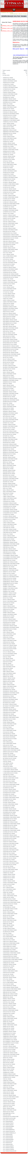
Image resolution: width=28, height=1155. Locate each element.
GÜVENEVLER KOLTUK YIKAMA (10, 831)
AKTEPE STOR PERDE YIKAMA (10, 171)
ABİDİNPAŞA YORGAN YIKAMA (9, 130)
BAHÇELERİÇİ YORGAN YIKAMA (10, 339)
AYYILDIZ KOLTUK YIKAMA (9, 296)
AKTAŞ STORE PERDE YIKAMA (10, 164)
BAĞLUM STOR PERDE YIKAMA (10, 334)
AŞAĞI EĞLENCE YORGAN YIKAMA (11, 234)
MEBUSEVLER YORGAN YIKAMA (10, 993)
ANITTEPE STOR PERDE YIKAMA (10, 229)
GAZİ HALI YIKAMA (7, 761)
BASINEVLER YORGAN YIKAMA (10, 398)
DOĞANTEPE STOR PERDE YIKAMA (11, 627)
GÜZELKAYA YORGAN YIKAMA (9, 841)
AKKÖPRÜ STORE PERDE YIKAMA (10, 149)
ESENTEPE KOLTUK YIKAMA (9, 712)
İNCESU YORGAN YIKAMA (9, 912)
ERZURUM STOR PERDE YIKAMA (10, 699)
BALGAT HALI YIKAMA (8, 357)
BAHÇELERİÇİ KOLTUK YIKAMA (10, 342)
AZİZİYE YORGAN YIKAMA (8, 300)
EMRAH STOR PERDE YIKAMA (9, 686)
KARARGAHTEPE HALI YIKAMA (10, 956)
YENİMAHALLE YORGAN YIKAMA (10, 118)
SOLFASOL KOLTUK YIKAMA (9, 1049)
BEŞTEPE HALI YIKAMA (8, 455)
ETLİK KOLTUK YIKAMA (8, 732)
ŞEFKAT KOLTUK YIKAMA (8, 1069)
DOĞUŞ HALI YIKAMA (8, 637)
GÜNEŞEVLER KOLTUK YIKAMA (10, 825)
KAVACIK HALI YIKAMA (8, 967)
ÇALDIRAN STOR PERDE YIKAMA (10, 517)
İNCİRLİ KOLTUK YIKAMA (8, 921)
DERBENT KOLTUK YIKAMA (9, 589)
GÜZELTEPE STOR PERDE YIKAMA (11, 850)
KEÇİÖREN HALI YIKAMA (8, 97)
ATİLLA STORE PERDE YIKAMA (10, 256)
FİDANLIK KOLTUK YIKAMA (9, 760)
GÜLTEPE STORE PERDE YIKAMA (10, 804)
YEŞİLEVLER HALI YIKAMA (9, 1105)
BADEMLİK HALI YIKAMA (8, 305)
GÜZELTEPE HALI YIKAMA (9, 846)
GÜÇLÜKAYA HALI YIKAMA (9, 781)
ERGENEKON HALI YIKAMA (9, 689)
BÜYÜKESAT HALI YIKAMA (9, 702)
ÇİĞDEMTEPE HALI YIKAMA (9, 540)
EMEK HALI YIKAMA (7, 670)
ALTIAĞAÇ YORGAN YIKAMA (9, 195)
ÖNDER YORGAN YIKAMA (8, 1016)
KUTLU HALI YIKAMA (7, 979)
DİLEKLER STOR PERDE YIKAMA (10, 620)
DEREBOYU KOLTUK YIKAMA (9, 596)
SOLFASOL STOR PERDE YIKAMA (10, 1047)
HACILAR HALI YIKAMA (8, 866)
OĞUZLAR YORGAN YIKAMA (9, 1008)
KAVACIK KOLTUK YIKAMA (9, 972)
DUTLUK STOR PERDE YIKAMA (10, 653)
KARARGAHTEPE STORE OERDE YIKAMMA (12, 959)
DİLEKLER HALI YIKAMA (8, 617)
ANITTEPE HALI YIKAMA (8, 226)
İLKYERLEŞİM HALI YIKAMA (9, 907)
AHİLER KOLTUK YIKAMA (8, 139)
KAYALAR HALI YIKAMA (8, 974)
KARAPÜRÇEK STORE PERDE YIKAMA (11, 953)
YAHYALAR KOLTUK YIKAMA (9, 1098)
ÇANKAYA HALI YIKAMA (8, 90)
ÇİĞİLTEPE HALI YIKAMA (8, 547)
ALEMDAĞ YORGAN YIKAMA (9, 175)
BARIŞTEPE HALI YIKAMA (8, 390)
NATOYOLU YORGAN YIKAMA (9, 1003)
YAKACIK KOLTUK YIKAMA (9, 1103)
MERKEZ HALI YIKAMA (8, 997)
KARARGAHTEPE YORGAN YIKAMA (11, 957)
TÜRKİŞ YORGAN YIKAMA (8, 1082)
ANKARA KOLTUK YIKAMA (8, 82)
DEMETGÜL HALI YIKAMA (8, 566)
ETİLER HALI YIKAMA (7, 720)
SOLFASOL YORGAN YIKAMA (9, 1046)
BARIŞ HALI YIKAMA (7, 383)
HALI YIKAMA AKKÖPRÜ (8, 1139)
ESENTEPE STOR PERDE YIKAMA (10, 710)
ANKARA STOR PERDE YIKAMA (10, 81)
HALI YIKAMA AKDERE (8, 1136)
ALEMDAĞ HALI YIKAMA (8, 174)
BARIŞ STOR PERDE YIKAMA (9, 386)
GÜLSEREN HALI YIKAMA (8, 794)
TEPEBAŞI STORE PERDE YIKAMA (10, 1075)
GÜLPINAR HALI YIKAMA (8, 787)
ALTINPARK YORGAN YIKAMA (9, 208)
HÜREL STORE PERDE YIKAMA (10, 895)
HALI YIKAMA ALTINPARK (8, 1149)
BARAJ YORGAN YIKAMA (8, 372)
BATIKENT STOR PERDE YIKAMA (10, 426)
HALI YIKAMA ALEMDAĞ (8, 1146)
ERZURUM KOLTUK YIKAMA (9, 701)
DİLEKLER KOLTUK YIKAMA (9, 622)
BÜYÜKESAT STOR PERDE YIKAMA (11, 706)
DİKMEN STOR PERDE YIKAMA (10, 614)
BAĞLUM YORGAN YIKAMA (9, 333)
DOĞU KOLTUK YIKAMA (8, 635)
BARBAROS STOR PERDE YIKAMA (10, 380)
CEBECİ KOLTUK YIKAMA (8, 499)
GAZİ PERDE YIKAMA (7, 764)
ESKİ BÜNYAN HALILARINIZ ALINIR (10, 1116)
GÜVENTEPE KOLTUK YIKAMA (9, 838)
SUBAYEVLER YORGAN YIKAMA (10, 1052)
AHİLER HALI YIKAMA (8, 135)
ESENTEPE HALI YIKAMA (8, 707)
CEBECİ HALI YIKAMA (8, 494)
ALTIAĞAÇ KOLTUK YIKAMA (9, 198)
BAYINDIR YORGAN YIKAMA (9, 437)
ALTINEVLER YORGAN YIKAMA (10, 202)
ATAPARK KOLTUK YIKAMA (9, 251)
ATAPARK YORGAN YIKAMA (9, 247)
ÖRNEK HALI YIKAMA (7, 1021)
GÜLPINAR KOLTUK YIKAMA (9, 792)
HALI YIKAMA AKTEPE (8, 1144)
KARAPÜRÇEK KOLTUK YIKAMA (10, 954)
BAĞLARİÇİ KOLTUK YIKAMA (9, 329)
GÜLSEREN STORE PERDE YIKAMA (11, 797)
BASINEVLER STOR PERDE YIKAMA (11, 400)
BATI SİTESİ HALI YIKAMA (8, 416)
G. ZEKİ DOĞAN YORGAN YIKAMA (10, 769)
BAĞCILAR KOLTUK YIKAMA (9, 316)
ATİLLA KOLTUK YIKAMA (8, 257)
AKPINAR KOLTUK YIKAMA (9, 159)
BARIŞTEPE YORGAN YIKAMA (9, 391)
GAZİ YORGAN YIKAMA (8, 763)
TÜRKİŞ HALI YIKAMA (8, 1080)
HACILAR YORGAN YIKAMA (9, 867)
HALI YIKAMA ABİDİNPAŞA (8, 1129)
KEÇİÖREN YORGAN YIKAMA (9, 99)
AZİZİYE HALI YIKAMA (8, 298)
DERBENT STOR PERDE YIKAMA (10, 588)
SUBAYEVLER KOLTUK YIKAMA (10, 1056)
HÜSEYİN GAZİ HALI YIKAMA (9, 899)
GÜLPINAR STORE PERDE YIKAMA (11, 791)
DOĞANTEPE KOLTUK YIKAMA (9, 629)
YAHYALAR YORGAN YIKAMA (9, 1095)
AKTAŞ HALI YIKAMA (7, 161)
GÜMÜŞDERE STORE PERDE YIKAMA (11, 817)
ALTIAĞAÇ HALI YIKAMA (8, 193)
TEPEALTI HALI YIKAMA (8, 1070)
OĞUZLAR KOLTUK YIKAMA (9, 1011)
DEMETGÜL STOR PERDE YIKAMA (10, 570)
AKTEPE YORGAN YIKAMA (9, 169)
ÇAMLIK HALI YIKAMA (8, 521)
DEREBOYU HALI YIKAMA (8, 591)
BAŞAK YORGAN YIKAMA (8, 405)
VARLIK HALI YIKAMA (7, 1087)
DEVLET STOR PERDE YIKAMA (10, 601)
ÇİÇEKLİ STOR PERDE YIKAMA (10, 537)
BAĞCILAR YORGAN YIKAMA (9, 313)
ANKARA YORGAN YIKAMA (9, 79)
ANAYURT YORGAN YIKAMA (9, 221)
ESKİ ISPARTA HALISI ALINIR (9, 1118)
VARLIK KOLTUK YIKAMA (8, 1092)
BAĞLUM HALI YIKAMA (8, 331)
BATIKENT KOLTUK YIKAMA (9, 427)
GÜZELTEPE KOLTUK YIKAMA (9, 851)
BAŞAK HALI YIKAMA (7, 403)
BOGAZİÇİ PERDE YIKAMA (9, 472)
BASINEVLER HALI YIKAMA (9, 396)
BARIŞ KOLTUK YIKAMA (8, 388)
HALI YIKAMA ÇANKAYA (8, 1124)
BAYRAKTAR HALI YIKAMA (9, 442)
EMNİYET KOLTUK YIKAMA (9, 681)
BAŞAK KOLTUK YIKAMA (8, 408)
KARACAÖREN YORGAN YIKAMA (10, 948)
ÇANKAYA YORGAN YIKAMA (9, 92)
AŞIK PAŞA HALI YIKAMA (8, 239)
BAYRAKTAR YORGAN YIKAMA (10, 444)
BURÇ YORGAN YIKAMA (8, 490)
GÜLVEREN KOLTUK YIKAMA (9, 812)
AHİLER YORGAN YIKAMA (8, 136)
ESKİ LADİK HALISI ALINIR (8, 1119)
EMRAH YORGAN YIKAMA (8, 684)
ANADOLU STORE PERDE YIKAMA (10, 216)
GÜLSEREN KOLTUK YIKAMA (9, 799)
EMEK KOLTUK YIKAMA (8, 674)
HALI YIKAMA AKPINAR (8, 1141)
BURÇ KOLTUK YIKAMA (8, 493)
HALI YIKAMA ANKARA (8, 1121)
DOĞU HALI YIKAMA (7, 630)
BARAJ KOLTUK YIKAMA (8, 375)
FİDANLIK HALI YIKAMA (8, 753)
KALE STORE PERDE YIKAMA (9, 936)
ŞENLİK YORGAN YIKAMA (8, 1059)
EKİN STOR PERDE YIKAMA (9, 666)
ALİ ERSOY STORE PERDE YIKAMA (11, 184)
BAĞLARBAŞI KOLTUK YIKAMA (10, 323)
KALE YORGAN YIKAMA (8, 935)
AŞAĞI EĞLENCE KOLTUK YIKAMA (10, 238)
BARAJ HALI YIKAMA (7, 370)
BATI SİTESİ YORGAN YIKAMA (9, 418)
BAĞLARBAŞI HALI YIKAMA (9, 318)
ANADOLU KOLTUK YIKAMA (9, 218)
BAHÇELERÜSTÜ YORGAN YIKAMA (11, 346)
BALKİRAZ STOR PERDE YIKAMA (10, 367)
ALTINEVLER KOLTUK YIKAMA (9, 205)
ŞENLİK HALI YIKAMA (7, 1057)
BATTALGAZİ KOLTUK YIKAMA (9, 434)
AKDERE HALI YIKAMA (8, 141)
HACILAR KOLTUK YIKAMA (9, 871)
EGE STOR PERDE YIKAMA (9, 660)
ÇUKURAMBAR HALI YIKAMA (9, 553)
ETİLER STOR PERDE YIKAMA (9, 723)
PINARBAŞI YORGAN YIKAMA (9, 1031)
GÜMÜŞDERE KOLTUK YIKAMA (10, 818)
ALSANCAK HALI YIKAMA (8, 187)
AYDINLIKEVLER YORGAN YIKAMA (10, 274)
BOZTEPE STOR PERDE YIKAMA (10, 485)
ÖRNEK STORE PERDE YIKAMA (10, 1025)
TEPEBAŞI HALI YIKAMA (8, 1072)
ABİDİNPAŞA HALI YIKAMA (9, 128)
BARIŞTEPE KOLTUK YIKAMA (9, 395)
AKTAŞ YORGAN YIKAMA (8, 162)
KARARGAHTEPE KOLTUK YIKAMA (10, 961)
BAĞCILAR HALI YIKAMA (8, 311)
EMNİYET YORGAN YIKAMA (9, 678)
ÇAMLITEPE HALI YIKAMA (8, 527)
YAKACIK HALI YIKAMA (8, 1100)
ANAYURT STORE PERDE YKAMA (10, 223)
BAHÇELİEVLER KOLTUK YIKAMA (10, 355)
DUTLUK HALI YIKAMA (8, 650)
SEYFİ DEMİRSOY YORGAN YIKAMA (11, 1041)
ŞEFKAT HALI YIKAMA (8, 1065)
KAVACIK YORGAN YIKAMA (9, 969)
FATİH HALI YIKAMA (7, 740)
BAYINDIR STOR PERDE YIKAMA (10, 439)
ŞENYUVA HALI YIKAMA (8, 1062)
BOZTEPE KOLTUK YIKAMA (9, 486)
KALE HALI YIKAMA (7, 933)
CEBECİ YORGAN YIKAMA (9, 496)
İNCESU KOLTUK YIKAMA (8, 915)
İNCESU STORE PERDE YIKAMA (10, 913)
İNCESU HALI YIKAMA (8, 910)
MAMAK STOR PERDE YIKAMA (9, 107)
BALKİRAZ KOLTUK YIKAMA (9, 368)
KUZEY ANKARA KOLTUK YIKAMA (10, 990)
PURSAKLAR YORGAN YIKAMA (10, 112)
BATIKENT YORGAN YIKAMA (9, 424)
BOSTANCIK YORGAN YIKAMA (9, 476)
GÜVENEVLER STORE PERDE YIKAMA (11, 830)
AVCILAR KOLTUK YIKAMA (9, 264)
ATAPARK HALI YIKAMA (8, 246)
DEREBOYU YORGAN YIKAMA (9, 593)
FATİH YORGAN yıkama (8, 741)
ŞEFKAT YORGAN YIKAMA (9, 1067)
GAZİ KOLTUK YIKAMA (8, 766)
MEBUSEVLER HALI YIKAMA (9, 992)
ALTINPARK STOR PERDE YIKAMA (10, 210)
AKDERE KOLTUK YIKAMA (9, 151)
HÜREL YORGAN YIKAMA (8, 894)
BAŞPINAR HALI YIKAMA (8, 409)
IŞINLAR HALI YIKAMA (8, 905)
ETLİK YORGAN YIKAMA (8, 728)
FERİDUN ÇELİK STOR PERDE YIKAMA (11, 750)
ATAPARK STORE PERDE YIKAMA (10, 249)
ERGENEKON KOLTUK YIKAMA (10, 694)
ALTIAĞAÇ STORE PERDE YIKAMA (10, 197)
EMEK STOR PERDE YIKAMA (9, 673)
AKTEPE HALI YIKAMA (8, 167)
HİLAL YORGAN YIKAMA (8, 887)
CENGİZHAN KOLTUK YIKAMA (9, 506)
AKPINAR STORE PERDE (8, 157)
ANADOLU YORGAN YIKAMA (9, 215)
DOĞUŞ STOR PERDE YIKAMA (9, 640)
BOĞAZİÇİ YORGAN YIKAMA (9, 470)
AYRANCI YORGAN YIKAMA (9, 280)
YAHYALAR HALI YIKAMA (8, 1093)
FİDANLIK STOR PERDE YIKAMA (10, 756)
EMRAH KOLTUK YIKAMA (8, 688)
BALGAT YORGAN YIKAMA (9, 359)
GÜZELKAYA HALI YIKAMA (8, 840)
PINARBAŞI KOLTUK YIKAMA (9, 1033)
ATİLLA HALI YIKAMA (7, 252)
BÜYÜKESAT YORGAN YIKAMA (10, 704)
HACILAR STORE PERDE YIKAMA (10, 869)
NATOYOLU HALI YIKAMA (8, 1002)
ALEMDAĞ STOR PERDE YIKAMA (10, 177)
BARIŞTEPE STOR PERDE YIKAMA (10, 393)
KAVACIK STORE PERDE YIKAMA (10, 971)
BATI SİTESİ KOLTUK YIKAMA (9, 421)
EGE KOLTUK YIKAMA (8, 661)
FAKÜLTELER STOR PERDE (9, 737)
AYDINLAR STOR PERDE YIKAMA (10, 269)
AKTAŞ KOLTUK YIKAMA (8, 166)
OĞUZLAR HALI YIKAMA (8, 1007)
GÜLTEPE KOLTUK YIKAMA (9, 805)
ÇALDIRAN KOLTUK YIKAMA (9, 519)
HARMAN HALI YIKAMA (8, 872)
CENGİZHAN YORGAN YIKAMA (10, 503)
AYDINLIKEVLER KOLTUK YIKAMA (10, 277)
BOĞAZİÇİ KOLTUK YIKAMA (9, 473)
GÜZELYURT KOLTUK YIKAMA (9, 858)
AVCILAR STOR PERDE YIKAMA (10, 262)
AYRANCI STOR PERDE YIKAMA (10, 282)
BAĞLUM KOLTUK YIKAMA (9, 336)
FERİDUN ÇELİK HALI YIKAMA (9, 746)
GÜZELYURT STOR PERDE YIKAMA (11, 856)
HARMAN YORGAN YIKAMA (9, 874)
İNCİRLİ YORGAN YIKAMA (8, 918)
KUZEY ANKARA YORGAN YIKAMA (10, 987)
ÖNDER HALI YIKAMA (8, 1015)
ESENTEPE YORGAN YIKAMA (9, 709)
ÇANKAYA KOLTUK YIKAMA (9, 95)
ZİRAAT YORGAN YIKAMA (8, 1108)
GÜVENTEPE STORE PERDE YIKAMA (11, 836)
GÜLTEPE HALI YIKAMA (8, 800)
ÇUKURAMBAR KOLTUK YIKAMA (10, 558)
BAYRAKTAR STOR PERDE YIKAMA (11, 445)
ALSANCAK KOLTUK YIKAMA (9, 192)
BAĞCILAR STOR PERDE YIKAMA (10, 315)
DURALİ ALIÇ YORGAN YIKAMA (10, 645)
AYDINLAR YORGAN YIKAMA (9, 267)
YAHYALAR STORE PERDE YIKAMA (11, 1096)
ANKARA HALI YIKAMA (8, 77)
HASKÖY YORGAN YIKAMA (9, 881)
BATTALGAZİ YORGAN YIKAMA (9, 431)
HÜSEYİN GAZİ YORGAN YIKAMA (10, 900)
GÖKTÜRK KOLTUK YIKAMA (9, 779)
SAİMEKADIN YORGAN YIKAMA (10, 1036)
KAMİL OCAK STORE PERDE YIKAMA (11, 943)
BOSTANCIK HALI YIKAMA (8, 475)
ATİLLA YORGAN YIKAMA (8, 254)
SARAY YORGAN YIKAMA (8, 123)
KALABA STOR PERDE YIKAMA (10, 930)
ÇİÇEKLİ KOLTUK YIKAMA (8, 539)
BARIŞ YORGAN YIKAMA (8, 385)
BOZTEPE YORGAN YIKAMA (9, 483)
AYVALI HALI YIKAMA (7, 285)
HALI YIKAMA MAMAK (7, 1128)
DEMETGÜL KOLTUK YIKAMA (9, 571)
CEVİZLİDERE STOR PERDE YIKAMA (11, 511)
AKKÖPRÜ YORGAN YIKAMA (9, 148)
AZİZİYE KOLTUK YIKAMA (8, 303)
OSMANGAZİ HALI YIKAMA (9, 1013)
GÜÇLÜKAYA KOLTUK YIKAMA (9, 786)
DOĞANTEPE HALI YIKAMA (9, 624)
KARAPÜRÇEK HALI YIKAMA (9, 949)
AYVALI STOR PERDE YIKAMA (9, 288)
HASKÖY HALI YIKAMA (8, 879)
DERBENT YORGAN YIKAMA (9, 586)
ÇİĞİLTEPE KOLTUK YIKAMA (9, 552)
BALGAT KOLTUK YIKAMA (8, 362)
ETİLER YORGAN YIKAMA (8, 722)
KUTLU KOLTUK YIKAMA (8, 984)
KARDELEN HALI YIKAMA (8, 962)
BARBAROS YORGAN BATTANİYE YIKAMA (12, 378)
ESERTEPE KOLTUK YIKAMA (9, 719)
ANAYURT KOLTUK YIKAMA (9, 225)
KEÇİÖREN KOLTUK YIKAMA (9, 102)
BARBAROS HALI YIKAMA (8, 377)
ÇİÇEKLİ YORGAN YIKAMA (9, 535)
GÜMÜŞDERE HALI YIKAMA (9, 813)
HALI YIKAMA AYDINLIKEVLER (9, 1151)
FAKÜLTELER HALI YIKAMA (9, 733)
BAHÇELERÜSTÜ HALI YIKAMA (10, 344)
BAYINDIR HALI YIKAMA (8, 436)
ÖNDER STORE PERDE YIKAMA (10, 1018)
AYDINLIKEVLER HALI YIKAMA (9, 272)
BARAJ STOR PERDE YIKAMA (9, 373)
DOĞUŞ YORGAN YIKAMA (8, 638)
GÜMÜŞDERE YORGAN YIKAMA (10, 815)
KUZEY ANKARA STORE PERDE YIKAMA (12, 989)
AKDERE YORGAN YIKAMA (9, 143)
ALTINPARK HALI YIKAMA (8, 206)
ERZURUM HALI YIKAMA (8, 696)
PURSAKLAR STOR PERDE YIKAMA (11, 113)
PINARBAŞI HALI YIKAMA (8, 1029)
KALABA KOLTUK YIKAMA (8, 931)
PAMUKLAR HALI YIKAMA (8, 1028)
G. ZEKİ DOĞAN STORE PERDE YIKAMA (12, 771)
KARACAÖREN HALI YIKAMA (9, 946)
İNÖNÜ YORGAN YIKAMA (8, 925)
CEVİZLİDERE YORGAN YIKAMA (10, 509)
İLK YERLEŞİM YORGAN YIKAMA (10, 908)
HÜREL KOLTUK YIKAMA (8, 897)
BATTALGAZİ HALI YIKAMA (9, 429)
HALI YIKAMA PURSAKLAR (9, 1131)
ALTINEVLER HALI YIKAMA (9, 200)
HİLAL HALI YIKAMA (7, 885)
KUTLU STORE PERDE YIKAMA (10, 982)
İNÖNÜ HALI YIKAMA (7, 923)
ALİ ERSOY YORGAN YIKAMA (9, 182)
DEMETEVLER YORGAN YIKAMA (10, 562)
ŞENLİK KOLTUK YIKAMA (8, 1061)
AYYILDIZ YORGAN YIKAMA (9, 293)
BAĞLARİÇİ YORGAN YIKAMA (9, 326)
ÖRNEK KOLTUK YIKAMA (8, 1026)
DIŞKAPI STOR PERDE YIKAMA (10, 607)
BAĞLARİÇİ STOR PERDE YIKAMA (10, 328)
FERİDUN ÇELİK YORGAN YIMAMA (10, 748)
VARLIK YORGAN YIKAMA (8, 1088)
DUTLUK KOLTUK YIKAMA (8, 655)
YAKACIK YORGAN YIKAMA (9, 1101)
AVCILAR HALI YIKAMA (8, 259)
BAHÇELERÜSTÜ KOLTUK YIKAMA (10, 349)
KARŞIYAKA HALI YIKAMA (8, 966)
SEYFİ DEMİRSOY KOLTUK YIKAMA (11, 1043)
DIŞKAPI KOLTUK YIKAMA (8, 609)
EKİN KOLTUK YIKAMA (8, 668)
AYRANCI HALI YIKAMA (8, 278)
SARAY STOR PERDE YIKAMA (9, 125)
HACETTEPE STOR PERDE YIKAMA (11, 863)
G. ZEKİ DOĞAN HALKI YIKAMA (10, 768)
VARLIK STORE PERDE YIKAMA (10, 1090)
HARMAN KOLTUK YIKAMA (9, 876)
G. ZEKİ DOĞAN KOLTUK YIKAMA (10, 773)
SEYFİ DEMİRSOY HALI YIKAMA (10, 1039)
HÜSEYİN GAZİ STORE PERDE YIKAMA (11, 902)
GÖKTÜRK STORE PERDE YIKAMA (10, 778)
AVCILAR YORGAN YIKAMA (9, 261)
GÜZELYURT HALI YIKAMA (9, 853)
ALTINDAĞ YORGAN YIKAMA (9, 85)
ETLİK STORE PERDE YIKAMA (9, 730)
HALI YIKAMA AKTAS (7, 1142)
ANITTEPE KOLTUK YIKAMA (9, 231)
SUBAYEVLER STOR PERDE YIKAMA (11, 1054)
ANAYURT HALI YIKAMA (8, 220)
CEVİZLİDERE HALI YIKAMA (9, 508)
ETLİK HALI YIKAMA (7, 727)
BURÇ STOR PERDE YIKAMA (9, 491)
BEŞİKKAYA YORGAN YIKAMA (9, 450)
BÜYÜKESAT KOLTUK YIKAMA (9, 758)
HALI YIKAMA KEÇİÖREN (8, 1126)
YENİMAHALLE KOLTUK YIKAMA (10, 121)
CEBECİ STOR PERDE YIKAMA (10, 498)
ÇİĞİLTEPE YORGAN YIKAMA (9, 548)
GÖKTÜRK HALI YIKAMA (8, 774)
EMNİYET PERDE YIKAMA (8, 679)
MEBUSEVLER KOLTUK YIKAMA (10, 995)
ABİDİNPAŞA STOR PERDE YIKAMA (11, 131)
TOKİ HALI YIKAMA (7, 1079)
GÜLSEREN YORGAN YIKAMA (9, 795)
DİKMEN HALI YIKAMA (8, 611)
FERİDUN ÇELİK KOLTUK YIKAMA (10, 751)
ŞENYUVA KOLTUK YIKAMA (9, 1064)
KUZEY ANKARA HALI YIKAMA (9, 985)
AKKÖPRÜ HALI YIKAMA (8, 146)
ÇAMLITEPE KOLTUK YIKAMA (9, 532)
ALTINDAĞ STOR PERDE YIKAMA (10, 87)
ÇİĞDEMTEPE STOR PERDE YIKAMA (11, 544)
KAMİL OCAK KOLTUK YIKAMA (9, 944)
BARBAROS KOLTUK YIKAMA (9, 382)
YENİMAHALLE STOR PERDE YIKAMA (11, 120)
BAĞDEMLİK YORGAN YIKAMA (9, 306)
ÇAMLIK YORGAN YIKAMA (9, 522)
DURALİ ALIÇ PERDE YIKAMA (9, 647)
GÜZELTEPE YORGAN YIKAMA (9, 848)
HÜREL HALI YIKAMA (7, 892)
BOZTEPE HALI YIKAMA (8, 481)
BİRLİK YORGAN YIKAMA (8, 463)
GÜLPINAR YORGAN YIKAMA (9, 789)
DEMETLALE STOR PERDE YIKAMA (11, 576)
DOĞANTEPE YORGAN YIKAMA (10, 625)
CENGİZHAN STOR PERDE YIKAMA (11, 504)
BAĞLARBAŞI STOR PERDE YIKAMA (11, 321)
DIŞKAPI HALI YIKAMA (8, 604)
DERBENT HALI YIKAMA (7, 12)
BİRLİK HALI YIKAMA (7, 462)
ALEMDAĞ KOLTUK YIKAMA (9, 179)
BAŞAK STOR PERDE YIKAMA (9, 406)
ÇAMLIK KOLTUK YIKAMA (8, 526)
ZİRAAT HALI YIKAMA (7, 1106)
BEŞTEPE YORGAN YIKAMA (9, 457)
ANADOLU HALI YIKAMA (8, 213)
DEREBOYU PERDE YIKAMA (9, 594)
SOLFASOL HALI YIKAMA (8, 1044)
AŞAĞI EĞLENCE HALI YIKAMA (10, 233)
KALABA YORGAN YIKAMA (9, 928)
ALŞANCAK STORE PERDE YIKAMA (11, 190)
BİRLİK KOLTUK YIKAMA (8, 467)
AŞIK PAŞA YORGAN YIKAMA (9, 241)
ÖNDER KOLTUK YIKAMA (8, 1020)
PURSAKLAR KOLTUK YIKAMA (9, 115)
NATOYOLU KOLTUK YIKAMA (9, 1005)
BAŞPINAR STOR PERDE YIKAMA (10, 413)
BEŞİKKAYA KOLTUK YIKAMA (9, 454)
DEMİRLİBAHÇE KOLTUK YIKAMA (10, 583)
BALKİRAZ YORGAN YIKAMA (9, 365)
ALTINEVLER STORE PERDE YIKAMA (11, 203)
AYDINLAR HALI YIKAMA (8, 265)
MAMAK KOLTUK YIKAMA (8, 108)
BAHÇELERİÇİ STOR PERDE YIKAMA (11, 341)
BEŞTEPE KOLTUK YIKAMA (9, 460)
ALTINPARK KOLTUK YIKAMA (9, 211)
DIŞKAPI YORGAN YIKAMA (9, 606)
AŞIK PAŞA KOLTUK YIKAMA (9, 244)
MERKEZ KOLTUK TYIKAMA (9, 1000)
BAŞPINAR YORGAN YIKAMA (9, 411)
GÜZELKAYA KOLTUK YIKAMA (9, 845)
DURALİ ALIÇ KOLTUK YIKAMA (9, 648)
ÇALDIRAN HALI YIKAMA (8, 514)
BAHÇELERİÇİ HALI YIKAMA (9, 337)
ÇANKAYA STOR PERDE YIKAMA (10, 94)
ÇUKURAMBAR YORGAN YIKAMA (10, 555)
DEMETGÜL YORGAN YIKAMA (9, 568)
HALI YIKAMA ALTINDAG (8, 1123)
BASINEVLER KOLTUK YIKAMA (10, 401)
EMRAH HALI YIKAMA (8, 683)
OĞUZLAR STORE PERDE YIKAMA (10, 1010)
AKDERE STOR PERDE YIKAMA (10, 144)
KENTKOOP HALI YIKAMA (8, 975)
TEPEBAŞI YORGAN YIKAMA (9, 1074)
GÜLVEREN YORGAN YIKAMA (9, 809)
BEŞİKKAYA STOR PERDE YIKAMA (10, 452)
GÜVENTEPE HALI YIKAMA (9, 833)
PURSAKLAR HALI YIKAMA (9, 110)
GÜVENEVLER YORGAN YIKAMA (10, 828)
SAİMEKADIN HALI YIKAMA (9, 1034)
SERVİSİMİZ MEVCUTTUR (8, 1113)
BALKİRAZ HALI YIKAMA (8, 364)
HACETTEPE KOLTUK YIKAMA (9, 864)
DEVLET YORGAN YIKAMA (9, 599)
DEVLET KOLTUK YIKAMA (8, 602)
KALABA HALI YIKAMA (8, 926)
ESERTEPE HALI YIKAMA (8, 714)
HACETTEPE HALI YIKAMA (9, 859)
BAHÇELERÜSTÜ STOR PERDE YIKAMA (12, 347)
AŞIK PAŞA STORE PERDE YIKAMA (10, 243)
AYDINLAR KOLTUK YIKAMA (9, 270)
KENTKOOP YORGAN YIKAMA (9, 977)
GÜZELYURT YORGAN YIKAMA (10, 854)
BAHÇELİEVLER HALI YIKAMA (9, 350)
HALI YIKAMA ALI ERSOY (8, 1147)
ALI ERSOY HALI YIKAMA (8, 180)
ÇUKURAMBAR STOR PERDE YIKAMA (11, 557)
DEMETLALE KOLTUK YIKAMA (9, 578)
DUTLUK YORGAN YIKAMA (9, 651)
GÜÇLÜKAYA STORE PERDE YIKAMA (11, 784)
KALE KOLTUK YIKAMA (8, 938)
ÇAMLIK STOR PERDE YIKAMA (10, 524)
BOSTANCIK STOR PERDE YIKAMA (10, 478)
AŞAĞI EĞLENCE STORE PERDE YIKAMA (12, 236)
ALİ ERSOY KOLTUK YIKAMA (9, 185)
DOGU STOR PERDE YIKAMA (9, 634)
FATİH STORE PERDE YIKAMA (9, 743)
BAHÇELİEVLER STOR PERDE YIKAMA (11, 354)
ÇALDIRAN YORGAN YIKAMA (9, 516)
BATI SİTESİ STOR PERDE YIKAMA (10, 419)
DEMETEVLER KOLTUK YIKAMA (10, 565)
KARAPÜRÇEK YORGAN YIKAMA (10, 951)
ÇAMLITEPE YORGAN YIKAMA (9, 529)
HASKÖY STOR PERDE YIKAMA (10, 882)
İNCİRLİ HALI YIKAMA (7, 917)
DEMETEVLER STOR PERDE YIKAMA (11, 563)
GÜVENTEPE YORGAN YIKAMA (10, 835)
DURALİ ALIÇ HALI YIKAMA (9, 643)
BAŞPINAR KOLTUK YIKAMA (9, 414)
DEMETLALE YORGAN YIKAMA (10, 575)
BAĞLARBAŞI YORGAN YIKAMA (10, 319)
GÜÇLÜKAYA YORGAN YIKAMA (10, 782)
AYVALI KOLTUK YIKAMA (8, 290)
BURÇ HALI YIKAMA (7, 488)
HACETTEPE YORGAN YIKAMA (10, 861)
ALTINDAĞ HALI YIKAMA (8, 84)
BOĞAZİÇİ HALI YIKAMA (8, 468)
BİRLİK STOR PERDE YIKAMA (9, 465)
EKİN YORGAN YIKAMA (8, 665)
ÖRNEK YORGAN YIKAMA (8, 1023)
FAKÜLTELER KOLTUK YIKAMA (10, 738)
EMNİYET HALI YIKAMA (8, 676)
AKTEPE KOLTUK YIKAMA (8, 172)
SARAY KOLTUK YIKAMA (8, 126)
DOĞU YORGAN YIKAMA (8, 632)
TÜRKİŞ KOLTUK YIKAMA (8, 1085)
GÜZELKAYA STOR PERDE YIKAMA (10, 843)
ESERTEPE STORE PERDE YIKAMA (11, 717)
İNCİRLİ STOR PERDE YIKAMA (9, 920)
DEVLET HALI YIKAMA (8, 598)
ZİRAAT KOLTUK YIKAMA (8, 1111)
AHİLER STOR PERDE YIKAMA (9, 138)
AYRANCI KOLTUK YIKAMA (9, 283)
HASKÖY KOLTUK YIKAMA (9, 884)
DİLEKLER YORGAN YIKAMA (9, 619)
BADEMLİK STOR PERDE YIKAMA (10, 308)
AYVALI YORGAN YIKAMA (8, 287)
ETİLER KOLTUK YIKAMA (8, 725)
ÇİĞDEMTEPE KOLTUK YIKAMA (10, 545)
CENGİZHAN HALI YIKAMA (9, 501)
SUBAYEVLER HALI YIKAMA (9, 1051)
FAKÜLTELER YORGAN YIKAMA (10, 735)
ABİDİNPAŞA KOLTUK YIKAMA (9, 133)
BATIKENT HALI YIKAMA (8, 422)
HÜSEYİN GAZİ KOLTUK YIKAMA (10, 903)
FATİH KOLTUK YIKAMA (8, 745)
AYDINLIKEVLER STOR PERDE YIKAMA (11, 275)
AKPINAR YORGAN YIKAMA (9, 156)
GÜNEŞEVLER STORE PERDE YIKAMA (11, 823)
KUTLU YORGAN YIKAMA (8, 980)
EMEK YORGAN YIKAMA (8, 671)
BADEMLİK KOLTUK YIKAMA (9, 310)
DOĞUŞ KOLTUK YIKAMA (8, 642)
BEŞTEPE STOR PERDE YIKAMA (10, 458)
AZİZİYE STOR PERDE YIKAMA (9, 301)
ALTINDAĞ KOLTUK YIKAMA (9, 89)
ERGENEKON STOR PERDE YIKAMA (11, 692)
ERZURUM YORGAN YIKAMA (9, 697)
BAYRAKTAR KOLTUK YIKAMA (9, 447)
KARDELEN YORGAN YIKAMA (9, 964)
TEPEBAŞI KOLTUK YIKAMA (9, 1077)
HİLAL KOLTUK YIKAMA (8, 890)
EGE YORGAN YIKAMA (8, 658)
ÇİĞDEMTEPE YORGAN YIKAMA (10, 542)
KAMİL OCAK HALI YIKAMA (9, 939)
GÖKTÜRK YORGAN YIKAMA (9, 776)
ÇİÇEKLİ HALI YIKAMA (8, 534)
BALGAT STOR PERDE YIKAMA (10, 360)
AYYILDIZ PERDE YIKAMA (8, 295)
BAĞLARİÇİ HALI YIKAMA (8, 324)
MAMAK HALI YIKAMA (8, 103)
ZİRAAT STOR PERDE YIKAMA (9, 1110)
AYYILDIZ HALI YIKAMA (8, 292)
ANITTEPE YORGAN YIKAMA (9, 228)
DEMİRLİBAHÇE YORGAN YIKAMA (18, 13)
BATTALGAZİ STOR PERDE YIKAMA (11, 432)
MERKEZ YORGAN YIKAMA (9, 998)
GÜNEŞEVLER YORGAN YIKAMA (10, 822)
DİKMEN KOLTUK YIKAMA (8, 616)
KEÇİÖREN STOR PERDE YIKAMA (10, 100)
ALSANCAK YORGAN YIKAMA (9, 189)
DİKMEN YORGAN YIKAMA (9, 612)
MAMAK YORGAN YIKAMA (8, 105)
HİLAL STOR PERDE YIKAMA (9, 889)
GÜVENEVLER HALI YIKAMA (9, 827)
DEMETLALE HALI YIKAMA (9, 573)
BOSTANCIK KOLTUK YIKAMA (9, 480)
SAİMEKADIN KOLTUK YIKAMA (9, 1038)
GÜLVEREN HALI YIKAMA (8, 807)
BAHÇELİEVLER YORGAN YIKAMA (10, 352)
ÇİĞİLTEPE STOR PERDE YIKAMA (10, 550)
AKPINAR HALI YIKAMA (8, 154)
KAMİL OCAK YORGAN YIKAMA (10, 941)
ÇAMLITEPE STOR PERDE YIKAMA (10, 530)
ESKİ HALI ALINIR (7, 1115)
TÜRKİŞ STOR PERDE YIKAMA (9, 1083)
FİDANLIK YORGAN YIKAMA (9, 755)
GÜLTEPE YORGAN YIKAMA (9, 802)
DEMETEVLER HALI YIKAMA (9, 560)
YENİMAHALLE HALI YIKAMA (9, 117)
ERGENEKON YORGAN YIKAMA (10, 691)
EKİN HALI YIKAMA (7, 663)
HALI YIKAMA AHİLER (7, 1134)
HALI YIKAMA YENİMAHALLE (9, 1133)
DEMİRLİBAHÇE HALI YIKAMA (9, 580)
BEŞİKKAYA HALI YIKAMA (8, 449)
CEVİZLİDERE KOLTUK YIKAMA (10, 512)
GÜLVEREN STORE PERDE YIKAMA (11, 810)
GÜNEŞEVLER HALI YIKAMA (9, 820)
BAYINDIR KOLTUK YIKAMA (9, 440)
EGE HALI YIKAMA (7, 656)
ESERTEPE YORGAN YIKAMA (9, 715)
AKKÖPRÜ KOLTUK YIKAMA (9, 153)
